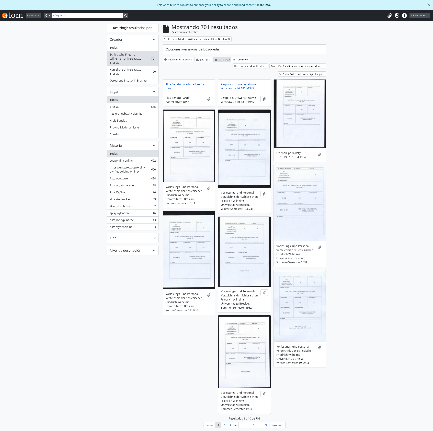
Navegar (32, 15)
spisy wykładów (133, 214)
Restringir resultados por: (133, 27)
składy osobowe (133, 207)
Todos (114, 47)
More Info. (264, 5)
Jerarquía (205, 59)
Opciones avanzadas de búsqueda (192, 49)
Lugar (114, 91)
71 (265, 425)
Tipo (113, 238)
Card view (224, 59)
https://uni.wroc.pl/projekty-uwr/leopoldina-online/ (133, 169)
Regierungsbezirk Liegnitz (133, 114)
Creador (116, 39)
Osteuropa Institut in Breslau (133, 81)
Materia (116, 145)
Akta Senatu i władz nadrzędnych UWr (187, 86)
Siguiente (277, 425)
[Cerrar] (429, 5)
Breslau (133, 107)
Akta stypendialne (133, 227)
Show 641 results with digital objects (303, 74)
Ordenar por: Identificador (249, 66)
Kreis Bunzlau (133, 121)
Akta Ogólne (133, 193)
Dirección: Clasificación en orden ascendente (297, 66)
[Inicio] (14, 15)
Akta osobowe (133, 179)
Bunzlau (133, 135)
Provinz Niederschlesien (133, 128)
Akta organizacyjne (133, 186)
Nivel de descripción (125, 250)
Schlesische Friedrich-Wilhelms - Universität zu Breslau (133, 58)
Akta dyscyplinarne (133, 221)
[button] (389, 15)
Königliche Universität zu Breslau (133, 71)
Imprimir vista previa (179, 59)
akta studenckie (133, 200)
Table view (242, 59)
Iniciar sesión (419, 15)
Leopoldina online (133, 161)
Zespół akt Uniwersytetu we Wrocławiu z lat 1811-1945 (238, 86)
